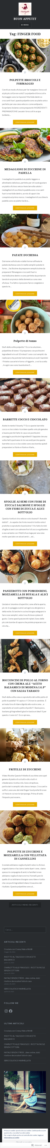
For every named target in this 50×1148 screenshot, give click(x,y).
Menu (26, 25)
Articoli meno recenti (25, 905)
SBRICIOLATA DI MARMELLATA (17, 989)
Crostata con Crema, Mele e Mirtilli (18, 949)
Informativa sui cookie (11, 1137)
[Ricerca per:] (25, 930)
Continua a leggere (25, 122)
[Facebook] (11, 1011)
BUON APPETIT (25, 19)
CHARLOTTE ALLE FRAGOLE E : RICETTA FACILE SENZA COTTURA (24, 969)
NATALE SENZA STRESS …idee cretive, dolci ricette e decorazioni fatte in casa (22, 979)
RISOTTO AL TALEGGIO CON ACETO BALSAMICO (20, 958)
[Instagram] (6, 1011)
